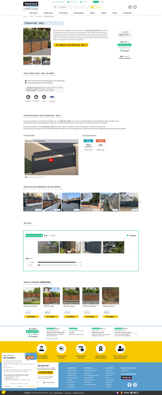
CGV (51, 393)
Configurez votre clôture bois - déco (71, 45)
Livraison (108, 387)
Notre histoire (125, 370)
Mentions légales (58, 393)
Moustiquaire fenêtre (89, 384)
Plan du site (68, 393)
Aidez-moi (97, 7)
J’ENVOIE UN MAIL (49, 382)
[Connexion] (130, 7)
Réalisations (109, 375)
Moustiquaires (72, 387)
